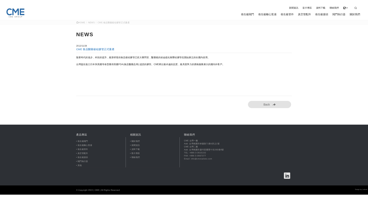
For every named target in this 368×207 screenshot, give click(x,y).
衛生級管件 (287, 14)
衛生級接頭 (321, 14)
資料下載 (320, 8)
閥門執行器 (338, 14)
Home (81, 22)
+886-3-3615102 (197, 153)
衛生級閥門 (247, 14)
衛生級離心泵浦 (267, 14)
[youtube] (287, 175)
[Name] (15, 13)
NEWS (91, 22)
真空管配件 (304, 14)
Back (266, 104)
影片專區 (307, 8)
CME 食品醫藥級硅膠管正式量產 (114, 22)
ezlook (365, 189)
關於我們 (355, 14)
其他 (80, 165)
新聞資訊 (293, 8)
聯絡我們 (334, 8)
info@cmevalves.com (201, 159)
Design (357, 189)
